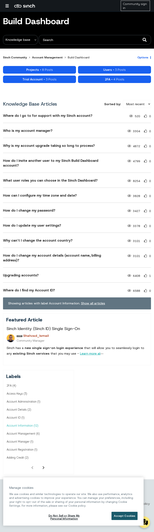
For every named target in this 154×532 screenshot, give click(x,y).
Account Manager (18, 441)
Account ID (14, 417)
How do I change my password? (29, 210)
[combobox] (95, 40)
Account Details (17, 409)
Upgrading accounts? (21, 275)
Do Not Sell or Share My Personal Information (64, 517)
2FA (9, 385)
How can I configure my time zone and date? (40, 195)
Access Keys (15, 393)
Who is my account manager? (28, 130)
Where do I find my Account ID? (29, 290)
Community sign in (135, 6)
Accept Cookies (124, 516)
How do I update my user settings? (32, 225)
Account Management (47, 57)
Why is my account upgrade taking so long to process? (49, 145)
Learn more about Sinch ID (99, 353)
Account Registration (20, 449)
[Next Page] (43, 467)
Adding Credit (15, 457)
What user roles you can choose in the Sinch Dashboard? (50, 180)
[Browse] (9, 6)
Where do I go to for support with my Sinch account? (47, 115)
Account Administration (21, 401)
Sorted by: (112, 104)
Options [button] (142, 57)
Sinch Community (24, 6)
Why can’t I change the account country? (38, 240)
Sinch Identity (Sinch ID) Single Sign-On (43, 328)
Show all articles (93, 303)
